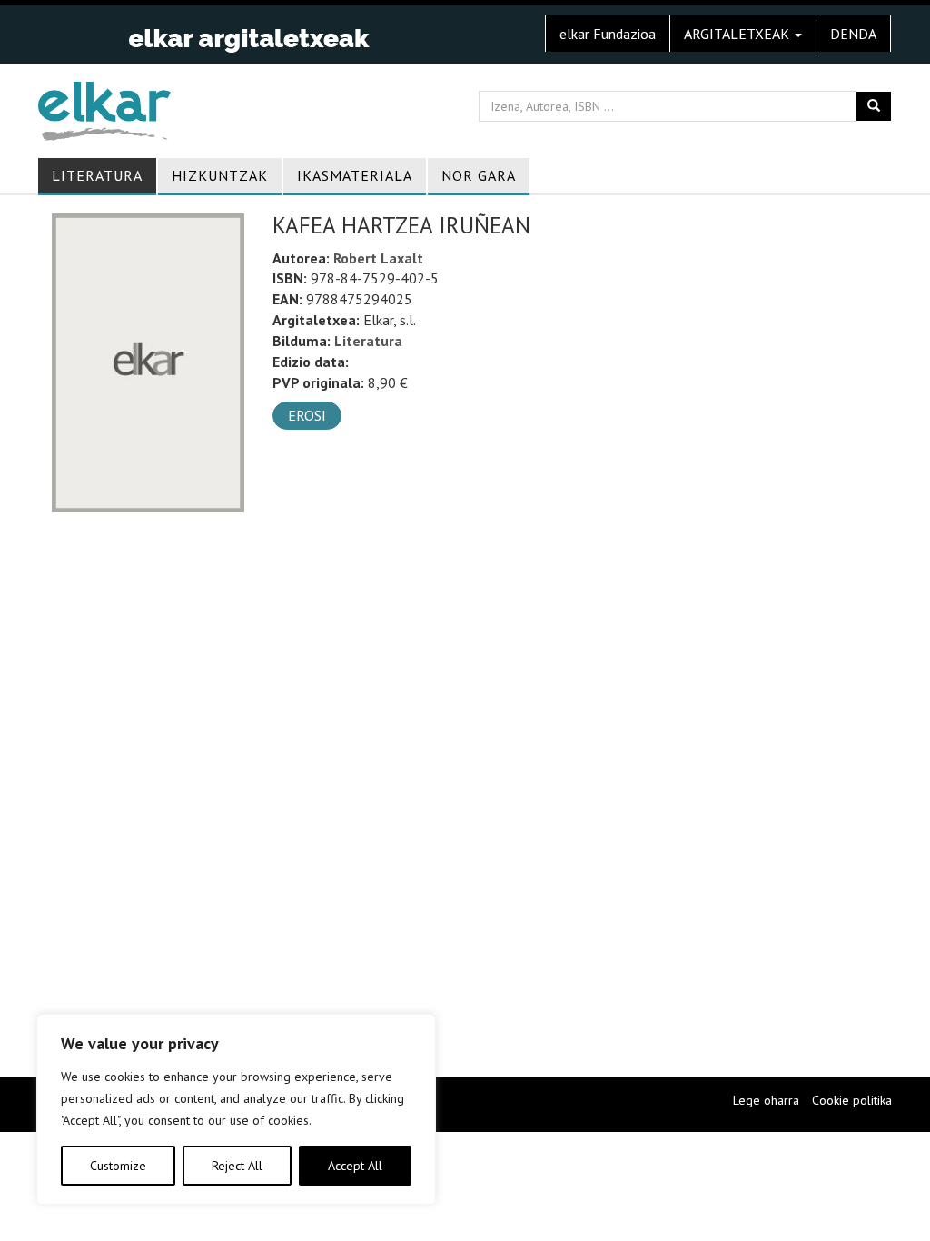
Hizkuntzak (220, 175)
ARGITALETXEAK (738, 34)
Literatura (97, 175)
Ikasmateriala (354, 175)
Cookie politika (852, 1100)
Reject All (237, 1165)
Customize (118, 1165)
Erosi (307, 415)
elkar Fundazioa (607, 34)
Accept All (355, 1165)
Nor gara (478, 175)
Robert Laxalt (378, 258)
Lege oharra (766, 1100)
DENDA (853, 34)
